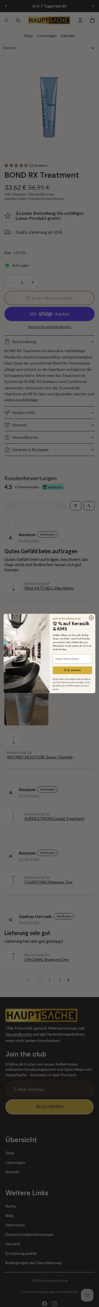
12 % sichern (72, 670)
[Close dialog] (91, 617)
